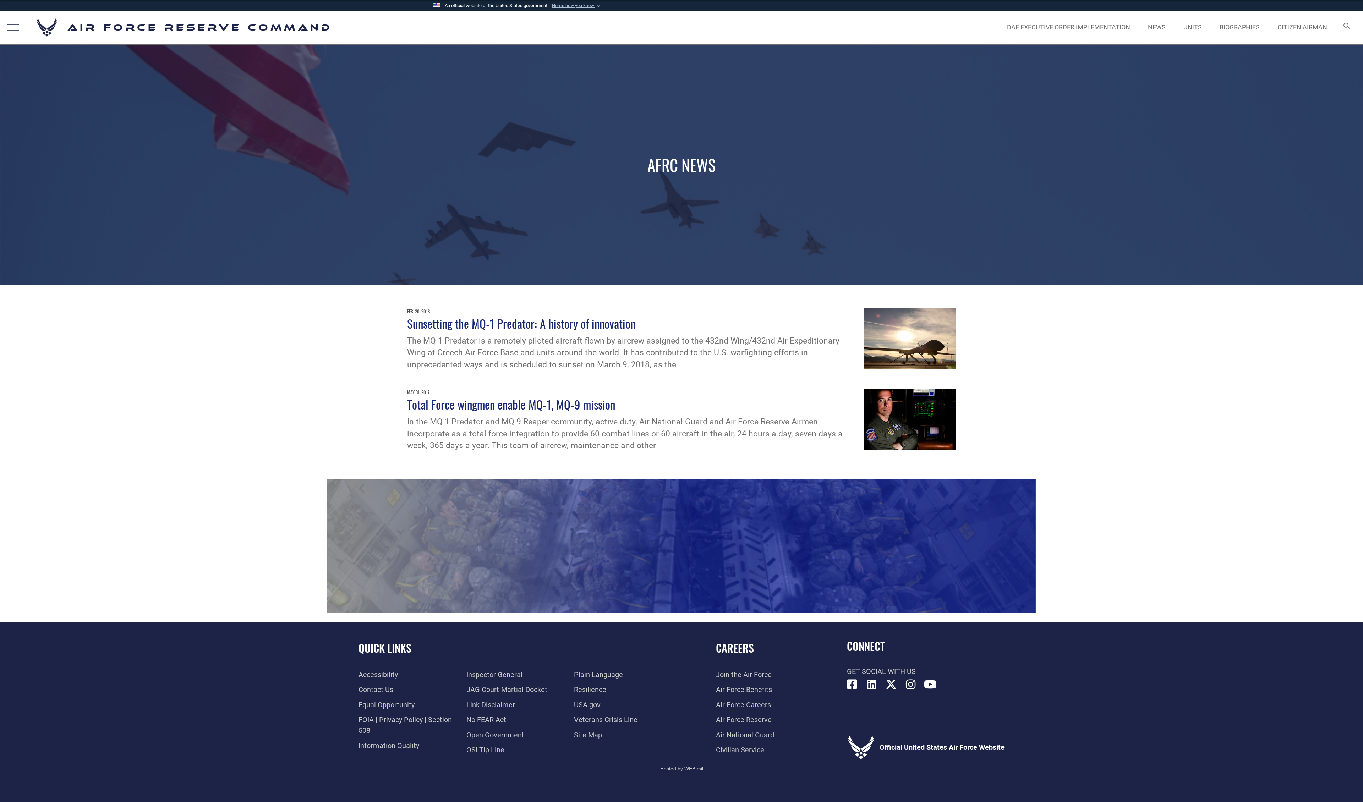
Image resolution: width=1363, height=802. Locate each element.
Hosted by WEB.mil (681, 768)
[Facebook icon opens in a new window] (852, 684)
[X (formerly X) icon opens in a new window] (891, 684)
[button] (577, 5)
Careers (735, 648)
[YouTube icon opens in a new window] (930, 684)
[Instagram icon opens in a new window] (910, 684)
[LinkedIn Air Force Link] (871, 684)
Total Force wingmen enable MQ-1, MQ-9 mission (511, 404)
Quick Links (384, 648)
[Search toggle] (1346, 27)
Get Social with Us (881, 671)
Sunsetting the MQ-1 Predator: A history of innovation (521, 323)
